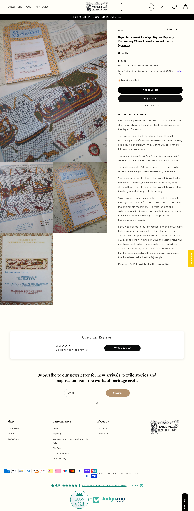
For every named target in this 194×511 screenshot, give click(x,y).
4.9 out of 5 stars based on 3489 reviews (104, 485)
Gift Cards (57, 448)
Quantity (123, 53)
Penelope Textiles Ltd (112, 473)
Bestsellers (13, 439)
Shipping (135, 66)
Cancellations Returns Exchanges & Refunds (70, 441)
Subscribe (117, 393)
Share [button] (169, 29)
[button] (15, 7)
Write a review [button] (122, 348)
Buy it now (150, 99)
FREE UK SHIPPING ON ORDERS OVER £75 (97, 17)
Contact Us (103, 434)
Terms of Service (61, 453)
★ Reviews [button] (191, 258)
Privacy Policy (59, 459)
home (120, 31)
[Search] (150, 7)
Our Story (102, 428)
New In (11, 434)
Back (179, 29)
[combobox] (136, 7)
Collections (13, 428)
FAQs (55, 428)
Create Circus (132, 473)
